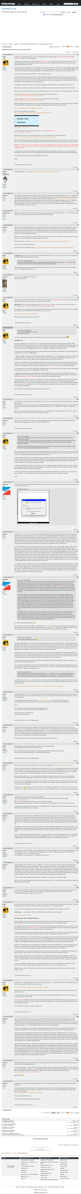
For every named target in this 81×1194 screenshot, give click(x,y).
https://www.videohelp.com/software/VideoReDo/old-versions (28, 108)
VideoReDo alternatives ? (8, 1121)
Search (22, 11)
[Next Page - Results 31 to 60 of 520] (75, 46)
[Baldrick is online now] (7, 179)
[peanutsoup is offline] (7, 491)
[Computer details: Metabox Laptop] (4, 70)
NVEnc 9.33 (23, 1172)
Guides (44, 4)
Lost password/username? (57, 14)
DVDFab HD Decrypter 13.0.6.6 (47, 1169)
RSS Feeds (51, 1187)
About (35, 1187)
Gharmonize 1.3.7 (25, 1168)
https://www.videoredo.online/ (43, 700)
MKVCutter (47, 626)
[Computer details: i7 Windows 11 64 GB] (4, 700)
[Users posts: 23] (3, 499)
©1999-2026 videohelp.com (40, 1192)
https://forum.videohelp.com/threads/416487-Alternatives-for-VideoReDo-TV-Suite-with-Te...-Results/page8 (38, 686)
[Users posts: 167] (3, 700)
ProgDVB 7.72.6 (43, 1175)
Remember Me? (48, 14)
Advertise (40, 1187)
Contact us (22, 1187)
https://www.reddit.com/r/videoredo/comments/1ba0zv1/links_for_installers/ (31, 987)
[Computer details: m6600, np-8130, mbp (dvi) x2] (4, 408)
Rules (19, 11)
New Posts (7, 11)
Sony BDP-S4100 (64, 1172)
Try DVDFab (14, 1153)
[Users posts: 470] (3, 70)
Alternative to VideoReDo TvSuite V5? (11, 1133)
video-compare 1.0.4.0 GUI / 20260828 (29, 1174)
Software (26, 4)
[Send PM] (5, 70)
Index (3, 11)
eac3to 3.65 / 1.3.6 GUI (45, 1167)
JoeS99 (4, 694)
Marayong (4, 195)
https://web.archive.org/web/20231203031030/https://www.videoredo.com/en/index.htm (49, 241)
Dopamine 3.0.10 (24, 1176)
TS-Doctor (24, 853)
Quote (76, 167)
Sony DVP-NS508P (64, 1170)
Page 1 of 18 (64, 46)
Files (26, 11)
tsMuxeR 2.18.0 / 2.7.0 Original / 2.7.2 (29, 1162)
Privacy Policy (29, 1187)
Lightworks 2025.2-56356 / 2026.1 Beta (48, 1179)
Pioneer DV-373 (63, 1162)
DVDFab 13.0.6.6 (44, 1171)
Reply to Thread (7, 46)
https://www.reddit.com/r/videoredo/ (22, 132)
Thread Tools (68, 51)
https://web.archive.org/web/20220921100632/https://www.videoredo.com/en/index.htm (54, 247)
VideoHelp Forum (9, 9)
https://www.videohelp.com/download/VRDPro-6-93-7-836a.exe (28, 100)
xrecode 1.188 (43, 1177)
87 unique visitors (10, 1166)
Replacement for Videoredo (9, 1130)
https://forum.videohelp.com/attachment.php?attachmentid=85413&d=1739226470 (32, 112)
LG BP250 (62, 1168)
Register (74, 12)
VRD (76, 61)
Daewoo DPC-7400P (64, 1178)
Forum (19, 4)
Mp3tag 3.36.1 (24, 1170)
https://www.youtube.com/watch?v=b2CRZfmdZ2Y (26, 313)
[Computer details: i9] (4, 187)
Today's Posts (13, 11)
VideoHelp (66, 1145)
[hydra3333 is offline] (7, 284)
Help (69, 12)
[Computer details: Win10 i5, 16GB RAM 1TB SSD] (4, 219)
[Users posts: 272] (3, 200)
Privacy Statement (72, 1145)
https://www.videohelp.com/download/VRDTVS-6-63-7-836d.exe (29, 95)
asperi (3, 401)
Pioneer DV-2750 (63, 1164)
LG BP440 (62, 1174)
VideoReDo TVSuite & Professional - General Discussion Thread (37, 44)
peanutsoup (5, 484)
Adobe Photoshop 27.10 (45, 1173)
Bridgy (3, 56)
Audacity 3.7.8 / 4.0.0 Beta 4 (46, 1160)
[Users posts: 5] (3, 219)
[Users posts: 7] (3, 408)
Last (77, 46)
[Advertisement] (41, 30)
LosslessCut (30, 680)
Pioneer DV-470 (63, 1160)
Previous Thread (37, 1138)
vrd (25, 171)
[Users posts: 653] (3, 291)
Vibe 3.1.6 (23, 1178)
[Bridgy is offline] (7, 62)
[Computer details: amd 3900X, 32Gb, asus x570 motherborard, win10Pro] (4, 291)
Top (58, 1112)
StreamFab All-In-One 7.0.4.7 (46, 1165)
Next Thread (45, 1138)
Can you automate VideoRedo (9, 1124)
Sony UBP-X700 (63, 1176)
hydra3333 (4, 277)
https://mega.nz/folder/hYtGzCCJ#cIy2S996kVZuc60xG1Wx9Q (28, 1092)
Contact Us (61, 1145)
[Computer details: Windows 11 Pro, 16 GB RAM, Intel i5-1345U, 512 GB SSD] (4, 499)
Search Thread (75, 51)
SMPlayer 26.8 (24, 1164)
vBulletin (42, 1149)
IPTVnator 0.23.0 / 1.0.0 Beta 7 (27, 1160)
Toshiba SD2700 (63, 1166)
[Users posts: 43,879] (3, 187)
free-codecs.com (43, 1189)
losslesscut (53, 627)
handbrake (51, 538)
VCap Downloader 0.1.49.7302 (27, 1166)
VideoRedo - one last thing (9, 1127)
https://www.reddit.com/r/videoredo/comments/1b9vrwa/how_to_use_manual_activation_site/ (35, 137)
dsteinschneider (6, 212)
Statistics (57, 1187)
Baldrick (4, 171)
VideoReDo (66, 212)
